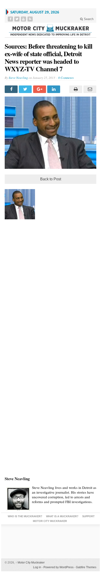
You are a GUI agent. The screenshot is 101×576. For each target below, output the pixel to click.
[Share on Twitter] (26, 89)
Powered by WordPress (58, 567)
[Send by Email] (89, 89)
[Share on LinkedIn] (54, 89)
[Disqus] (50, 287)
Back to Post (50, 179)
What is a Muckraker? (62, 516)
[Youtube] (24, 19)
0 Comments (66, 78)
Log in (37, 567)
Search (88, 19)
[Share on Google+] (40, 89)
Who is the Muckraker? (25, 516)
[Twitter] (17, 19)
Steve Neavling (18, 78)
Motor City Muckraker (30, 562)
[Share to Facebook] (12, 89)
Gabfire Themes (86, 567)
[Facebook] (11, 19)
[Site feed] (30, 19)
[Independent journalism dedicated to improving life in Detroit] (50, 30)
